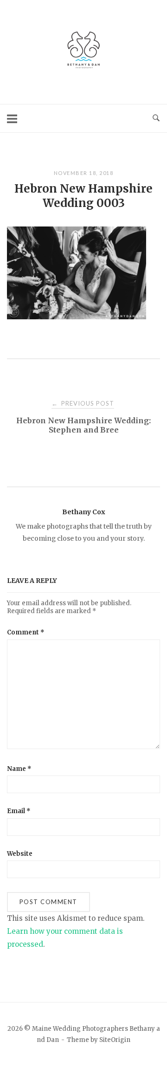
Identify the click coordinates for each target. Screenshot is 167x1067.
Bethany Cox (83, 512)
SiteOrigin (114, 1040)
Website (19, 854)
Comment (26, 632)
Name (19, 769)
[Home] (83, 69)
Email (19, 811)
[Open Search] (156, 118)
